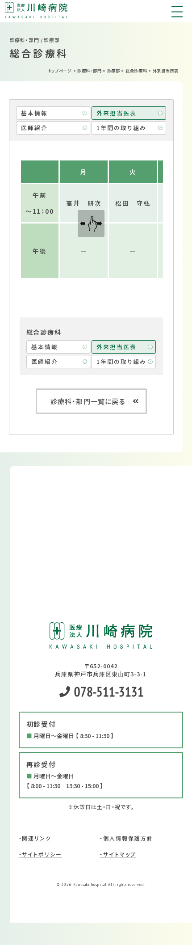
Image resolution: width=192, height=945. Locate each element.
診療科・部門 (89, 71)
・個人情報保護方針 (126, 838)
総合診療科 (136, 71)
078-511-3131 (107, 691)
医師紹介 (34, 127)
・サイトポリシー (41, 854)
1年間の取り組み (121, 127)
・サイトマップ (118, 854)
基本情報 (34, 113)
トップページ (60, 71)
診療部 (113, 71)
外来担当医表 (116, 113)
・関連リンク (35, 838)
